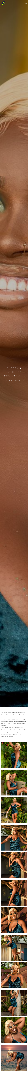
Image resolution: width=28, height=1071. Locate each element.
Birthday (14, 382)
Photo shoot (18, 380)
